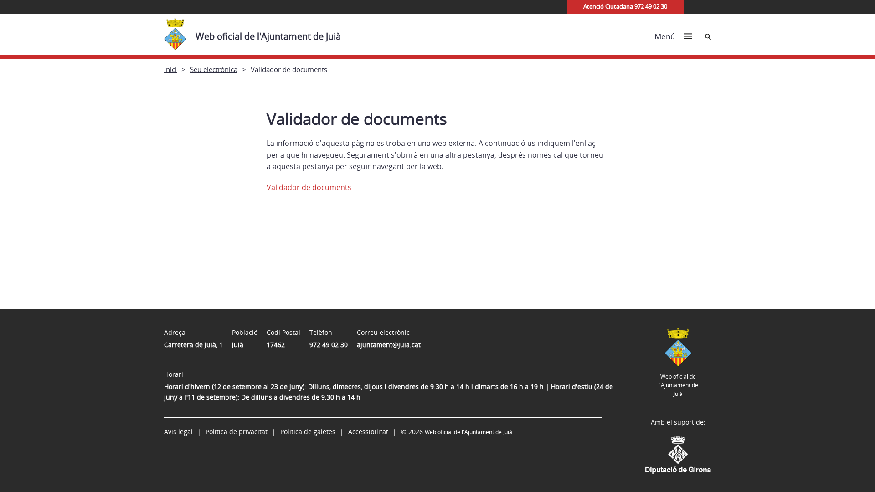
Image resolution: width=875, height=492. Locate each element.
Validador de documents (309, 187)
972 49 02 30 (328, 344)
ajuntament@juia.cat (389, 344)
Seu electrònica (213, 69)
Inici (170, 69)
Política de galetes (307, 431)
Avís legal (178, 431)
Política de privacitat (237, 431)
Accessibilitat (368, 431)
